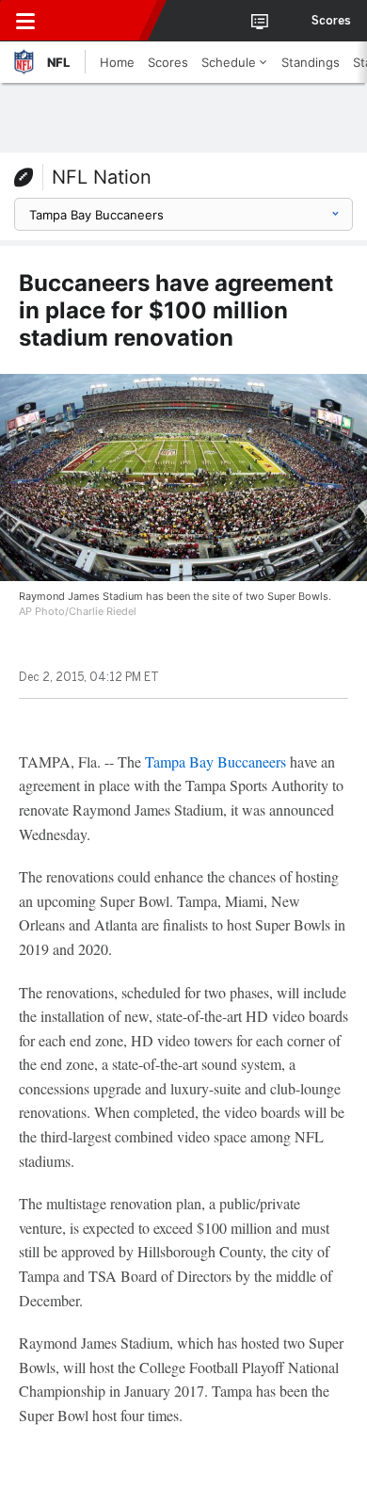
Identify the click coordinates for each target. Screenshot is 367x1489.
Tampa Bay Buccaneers (215, 761)
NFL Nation (102, 177)
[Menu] (25, 20)
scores (331, 20)
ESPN (100, 20)
